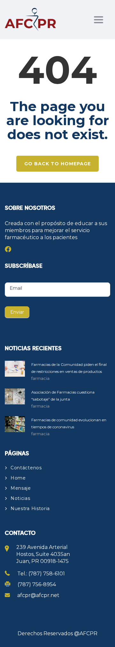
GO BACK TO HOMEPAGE (57, 164)
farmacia (40, 378)
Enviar (17, 312)
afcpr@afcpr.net (38, 595)
